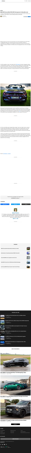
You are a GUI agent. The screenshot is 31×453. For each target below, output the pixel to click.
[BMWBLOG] (15, 442)
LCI (19, 111)
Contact (22, 430)
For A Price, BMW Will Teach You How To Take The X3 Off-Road (10, 266)
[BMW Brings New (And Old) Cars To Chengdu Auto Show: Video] (2, 341)
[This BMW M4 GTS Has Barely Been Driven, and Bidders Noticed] (2, 315)
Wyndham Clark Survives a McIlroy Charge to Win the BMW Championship (17, 320)
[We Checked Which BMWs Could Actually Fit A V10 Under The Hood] (2, 325)
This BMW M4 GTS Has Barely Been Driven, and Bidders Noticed (15, 315)
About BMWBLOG (2, 430)
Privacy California (2, 433)
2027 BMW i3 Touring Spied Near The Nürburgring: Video (13, 372)
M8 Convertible (3, 201)
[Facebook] (13, 218)
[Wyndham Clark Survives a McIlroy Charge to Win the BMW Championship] (2, 320)
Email (26, 204)
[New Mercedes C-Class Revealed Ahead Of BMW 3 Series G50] (28, 251)
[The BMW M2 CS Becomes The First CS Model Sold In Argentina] (2, 336)
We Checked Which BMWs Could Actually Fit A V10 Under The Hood (16, 325)
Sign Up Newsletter (23, 431)
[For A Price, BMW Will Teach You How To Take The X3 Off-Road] (28, 265)
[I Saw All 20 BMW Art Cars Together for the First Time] (28, 256)
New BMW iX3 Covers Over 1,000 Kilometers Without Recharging (10, 262)
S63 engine (18, 64)
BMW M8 (1, 10)
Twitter (16, 204)
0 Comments (29, 16)
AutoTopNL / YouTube (6, 153)
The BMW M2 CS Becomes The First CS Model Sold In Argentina (15, 336)
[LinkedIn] (17, 218)
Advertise (1, 431)
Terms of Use (12, 431)
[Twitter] (14, 218)
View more (15, 424)
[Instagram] (16, 218)
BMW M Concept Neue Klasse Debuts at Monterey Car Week (10, 248)
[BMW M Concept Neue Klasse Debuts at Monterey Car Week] (28, 247)
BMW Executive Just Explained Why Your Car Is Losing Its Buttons (15, 331)
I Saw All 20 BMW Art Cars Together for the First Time (9, 257)
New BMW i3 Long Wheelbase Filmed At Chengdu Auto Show (14, 396)
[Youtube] (5, 445)
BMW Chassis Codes (13, 430)
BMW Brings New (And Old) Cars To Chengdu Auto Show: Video (15, 341)
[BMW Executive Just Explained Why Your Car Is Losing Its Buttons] (2, 331)
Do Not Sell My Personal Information (25, 432)
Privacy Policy (12, 432)
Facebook (5, 204)
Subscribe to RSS (2, 432)
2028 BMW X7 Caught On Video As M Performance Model (13, 420)
